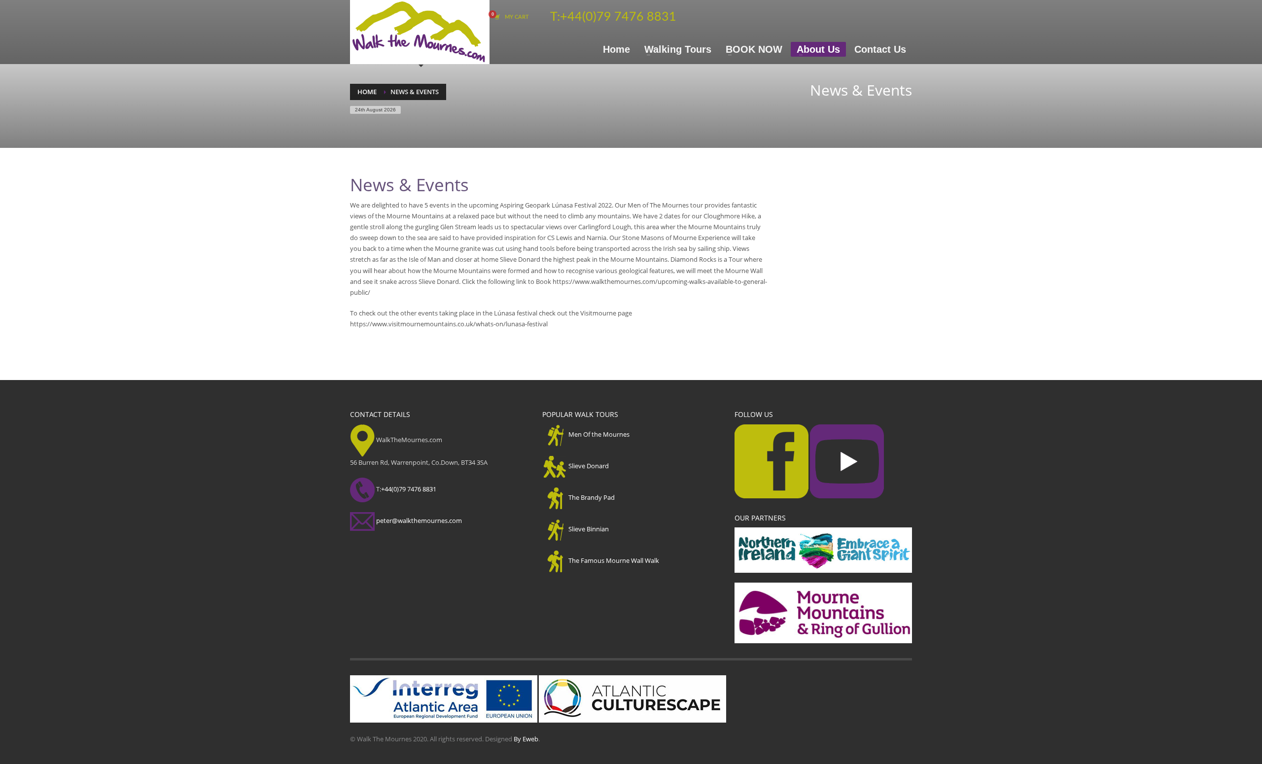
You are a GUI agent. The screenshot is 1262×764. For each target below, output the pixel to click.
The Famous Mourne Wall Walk (613, 560)
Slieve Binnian (588, 528)
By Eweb (526, 738)
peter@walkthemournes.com (419, 520)
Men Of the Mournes (599, 434)
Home (367, 91)
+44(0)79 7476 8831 (618, 17)
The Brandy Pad (591, 497)
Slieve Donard (588, 465)
